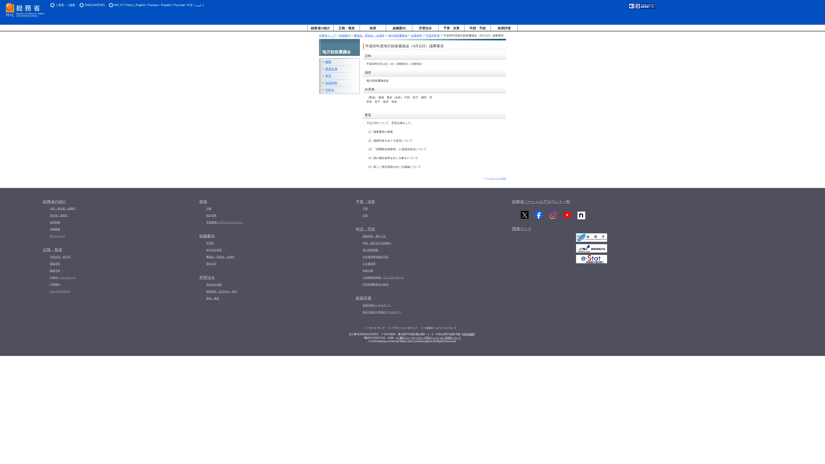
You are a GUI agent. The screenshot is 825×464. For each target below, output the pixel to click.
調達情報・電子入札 (374, 236)
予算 (365, 208)
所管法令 (425, 28)
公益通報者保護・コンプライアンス (383, 277)
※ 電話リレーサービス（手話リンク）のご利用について (428, 338)
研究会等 (211, 263)
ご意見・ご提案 (65, 5)
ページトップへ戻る (496, 178)
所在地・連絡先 (59, 215)
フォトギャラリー (60, 291)
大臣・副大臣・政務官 (63, 208)
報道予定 (55, 270)
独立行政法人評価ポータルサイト (382, 312)
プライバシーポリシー (405, 328)
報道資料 (55, 263)
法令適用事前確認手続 (375, 256)
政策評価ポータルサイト (377, 305)
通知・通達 (212, 298)
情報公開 (368, 270)
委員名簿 (331, 69)
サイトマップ (377, 328)
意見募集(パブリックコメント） (224, 222)
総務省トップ (327, 35)
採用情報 (55, 222)
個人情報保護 (370, 250)
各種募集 (55, 229)
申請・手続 (478, 28)
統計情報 (211, 215)
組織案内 (399, 28)
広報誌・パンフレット (63, 277)
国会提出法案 (214, 284)
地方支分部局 (214, 250)
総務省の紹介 (320, 28)
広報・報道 (347, 28)
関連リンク (522, 229)
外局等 (210, 243)
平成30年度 (433, 35)
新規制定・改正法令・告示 (221, 291)
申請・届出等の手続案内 (377, 243)
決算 (365, 215)
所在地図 (468, 334)
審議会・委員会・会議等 (369, 35)
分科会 (329, 90)
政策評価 (504, 28)
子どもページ (57, 236)
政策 (373, 28)
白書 (208, 208)
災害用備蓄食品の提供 (375, 284)
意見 (328, 76)
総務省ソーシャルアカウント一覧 (541, 202)
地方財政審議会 (398, 35)
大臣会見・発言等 (60, 256)
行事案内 (55, 284)
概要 (328, 62)
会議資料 (416, 35)
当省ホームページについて (440, 328)
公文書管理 (369, 263)
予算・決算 (451, 28)
